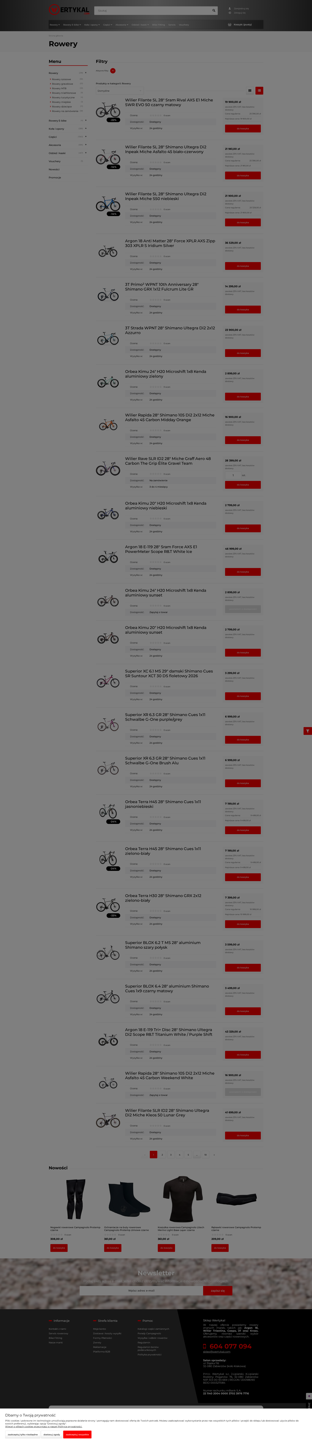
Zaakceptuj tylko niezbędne (23, 1434)
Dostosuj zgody (52, 1434)
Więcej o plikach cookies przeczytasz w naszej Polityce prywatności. (43, 1426)
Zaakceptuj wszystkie (77, 1434)
